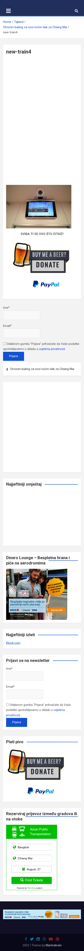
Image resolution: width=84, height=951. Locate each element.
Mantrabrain (54, 945)
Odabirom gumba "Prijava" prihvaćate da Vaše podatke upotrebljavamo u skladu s (38, 710)
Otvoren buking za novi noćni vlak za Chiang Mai (42, 369)
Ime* (6, 308)
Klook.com (13, 643)
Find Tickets (34, 880)
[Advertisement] (42, 91)
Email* (7, 326)
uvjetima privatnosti (52, 349)
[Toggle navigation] (8, 11)
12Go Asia (31, 888)
